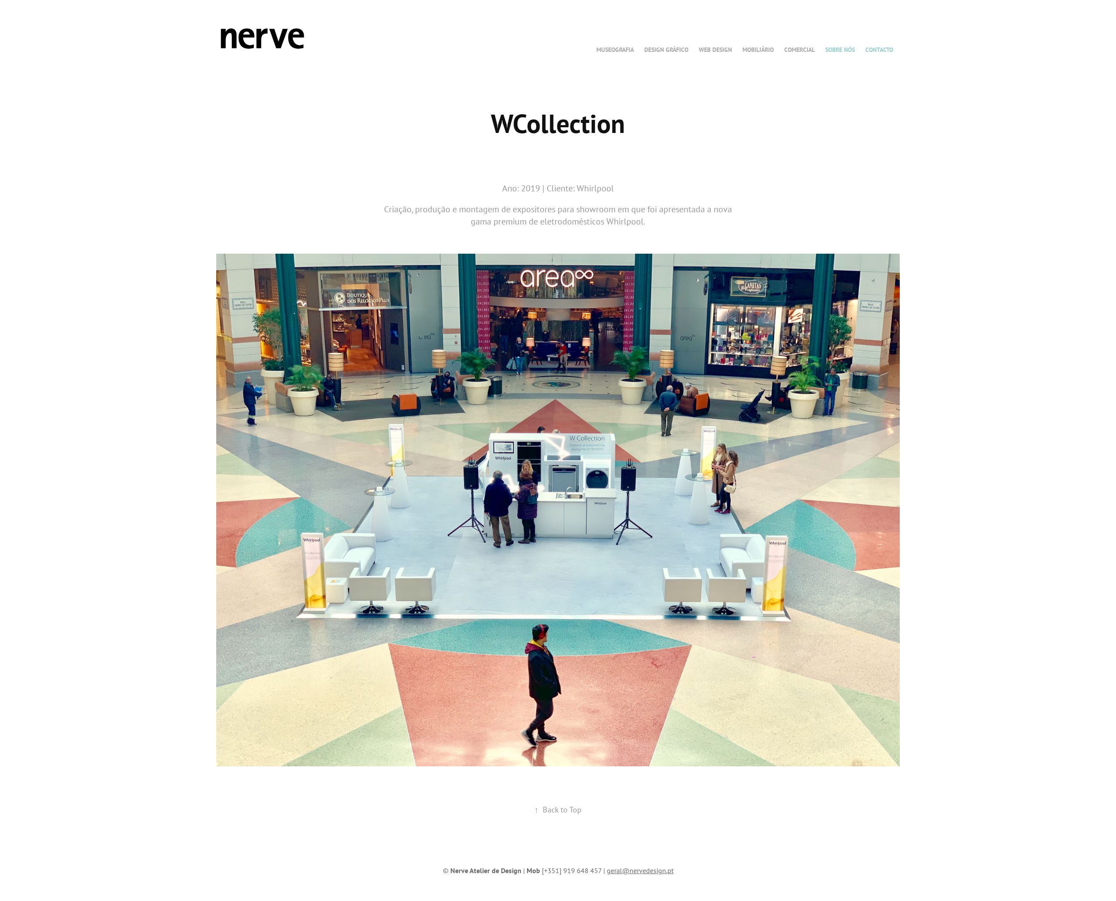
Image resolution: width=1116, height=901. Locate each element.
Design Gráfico (666, 50)
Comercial (799, 50)
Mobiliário (758, 50)
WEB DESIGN (715, 50)
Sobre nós (840, 50)
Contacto (879, 50)
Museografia (615, 50)
